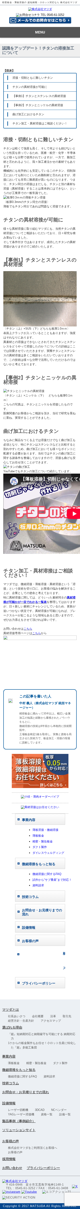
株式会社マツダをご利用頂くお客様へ (34, 1147)
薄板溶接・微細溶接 (45, 829)
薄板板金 (38, 835)
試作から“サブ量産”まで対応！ (52, 879)
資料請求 (38, 885)
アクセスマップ (52, 1020)
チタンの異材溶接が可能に (29, 87)
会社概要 (39, 1016)
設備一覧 (66, 1114)
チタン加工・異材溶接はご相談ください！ (39, 123)
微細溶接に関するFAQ (46, 874)
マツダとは (10, 1009)
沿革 (54, 1016)
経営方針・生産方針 (22, 1020)
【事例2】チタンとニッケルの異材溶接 (37, 105)
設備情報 (9, 1103)
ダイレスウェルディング (48, 852)
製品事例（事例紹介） (19, 1121)
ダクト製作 (39, 847)
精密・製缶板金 (42, 841)
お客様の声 (10, 1141)
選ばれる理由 (12, 1027)
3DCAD (41, 1110)
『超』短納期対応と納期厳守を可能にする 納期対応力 (43, 1036)
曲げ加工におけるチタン (28, 114)
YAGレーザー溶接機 (22, 1114)
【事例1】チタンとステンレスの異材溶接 (39, 96)
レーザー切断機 (19, 1110)
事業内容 (9, 1056)
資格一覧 (48, 1114)
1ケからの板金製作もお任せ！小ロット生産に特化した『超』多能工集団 (43, 1045)
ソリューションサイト (19, 1130)
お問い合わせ (12, 1168)
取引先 (68, 1016)
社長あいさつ (18, 1016)
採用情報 (9, 1159)
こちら (28, 628)
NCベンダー (60, 1110)
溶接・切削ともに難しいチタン (32, 77)
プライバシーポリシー (43, 1168)
